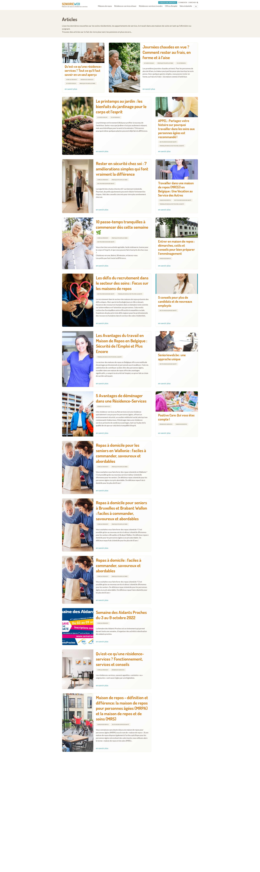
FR (196, 6)
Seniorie (71, 3)
